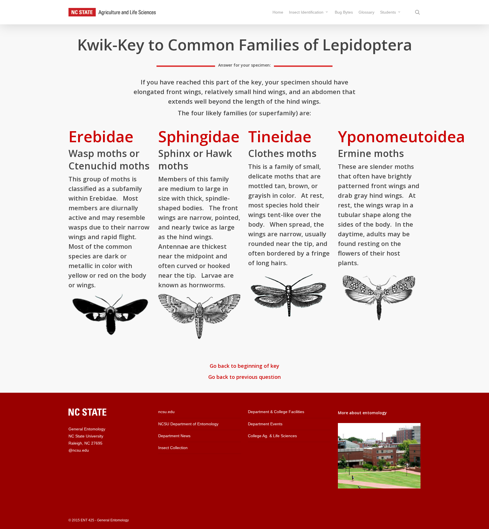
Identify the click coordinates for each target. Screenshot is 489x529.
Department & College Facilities (276, 411)
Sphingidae (199, 136)
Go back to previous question (244, 376)
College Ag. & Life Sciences (272, 436)
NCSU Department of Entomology (188, 424)
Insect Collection (173, 447)
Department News (174, 436)
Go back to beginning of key (244, 365)
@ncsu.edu (78, 450)
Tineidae (280, 136)
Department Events (265, 424)
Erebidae (101, 136)
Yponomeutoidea (401, 136)
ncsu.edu (166, 411)
